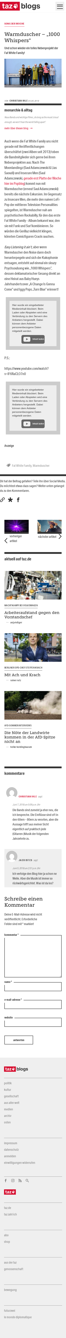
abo (6, 1235)
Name (8, 982)
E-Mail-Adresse (13, 999)
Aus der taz (10, 1262)
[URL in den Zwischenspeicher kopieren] (2, 499)
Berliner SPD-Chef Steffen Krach (23, 667)
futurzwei (9, 1310)
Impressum (10, 1143)
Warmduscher (41, 465)
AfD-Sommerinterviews (18, 725)
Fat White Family (22, 465)
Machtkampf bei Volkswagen (21, 605)
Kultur (7, 1089)
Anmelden (10, 1156)
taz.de (7, 1208)
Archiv (7, 1116)
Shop (7, 1241)
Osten (7, 1122)
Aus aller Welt (11, 1103)
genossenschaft (13, 1269)
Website (8, 1017)
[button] (10, 499)
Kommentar (11, 934)
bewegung (10, 1290)
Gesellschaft (11, 1096)
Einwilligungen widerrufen (19, 1162)
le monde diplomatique (18, 1317)
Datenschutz (11, 1149)
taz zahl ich (10, 1214)
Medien (8, 1109)
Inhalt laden (38, 339)
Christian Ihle (28, 796)
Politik (8, 1083)
